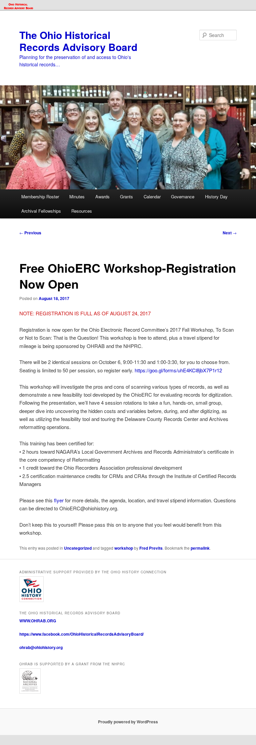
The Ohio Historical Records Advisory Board (78, 41)
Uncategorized (78, 548)
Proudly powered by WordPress (128, 722)
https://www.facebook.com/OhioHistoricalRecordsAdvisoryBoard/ (81, 634)
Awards (102, 196)
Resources (81, 211)
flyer (59, 500)
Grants (126, 196)
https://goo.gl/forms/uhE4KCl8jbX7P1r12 (178, 370)
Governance (182, 196)
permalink (200, 548)
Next (230, 233)
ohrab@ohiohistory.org (41, 647)
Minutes (77, 196)
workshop (123, 548)
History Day (216, 196)
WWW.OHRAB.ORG (37, 621)
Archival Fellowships (41, 211)
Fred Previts (151, 548)
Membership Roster (40, 196)
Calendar (152, 196)
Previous (30, 233)
